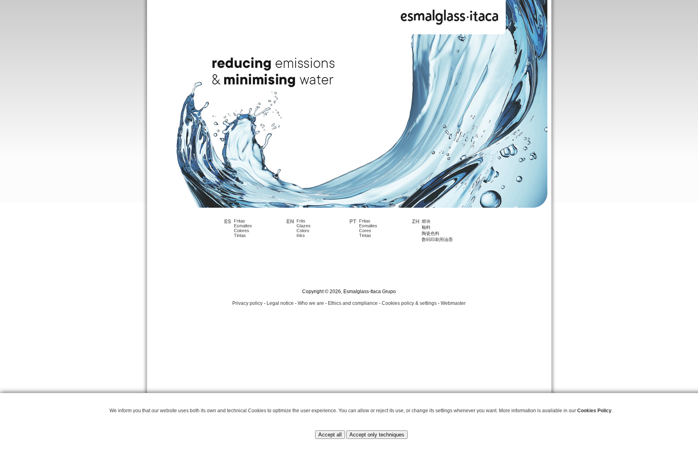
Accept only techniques (376, 435)
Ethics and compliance (353, 303)
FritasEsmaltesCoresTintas (368, 228)
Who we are (311, 303)
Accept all (330, 435)
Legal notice (280, 303)
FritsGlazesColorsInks (303, 228)
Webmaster (453, 303)
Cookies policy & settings (409, 303)
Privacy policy (247, 303)
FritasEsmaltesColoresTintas (243, 228)
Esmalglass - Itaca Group (449, 15)
